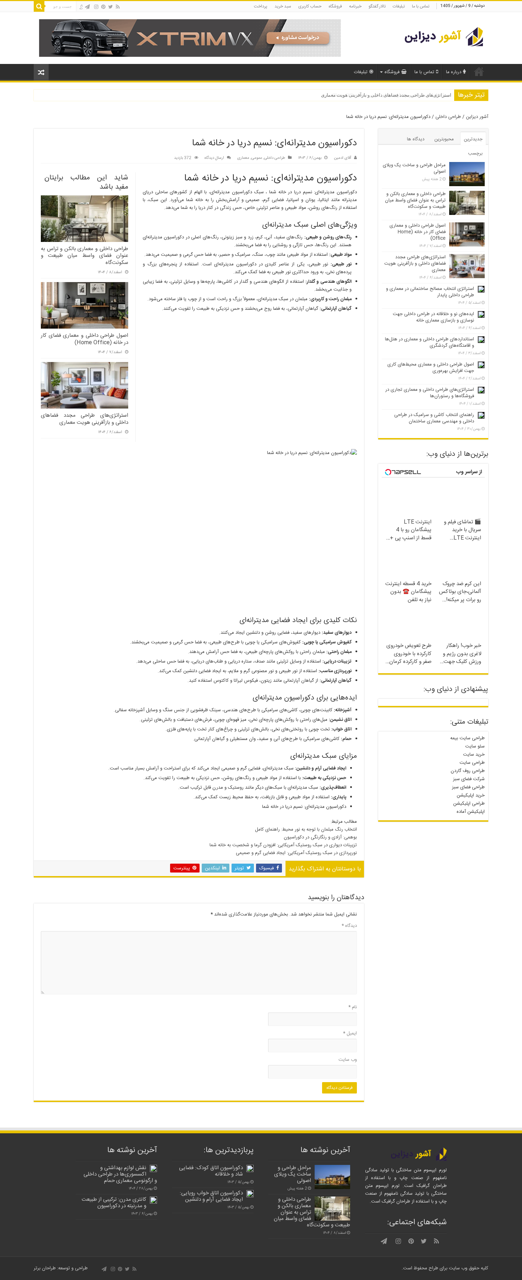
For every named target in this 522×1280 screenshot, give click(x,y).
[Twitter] (111, 6)
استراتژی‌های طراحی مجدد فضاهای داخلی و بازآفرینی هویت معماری (386, 95)
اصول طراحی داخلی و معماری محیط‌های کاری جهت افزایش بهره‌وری (430, 368)
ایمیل (350, 1033)
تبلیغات (399, 6)
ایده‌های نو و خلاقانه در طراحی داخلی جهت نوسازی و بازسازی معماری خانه (433, 317)
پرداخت (260, 6)
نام (352, 1007)
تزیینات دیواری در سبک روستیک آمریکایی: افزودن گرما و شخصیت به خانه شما (283, 845)
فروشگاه (335, 6)
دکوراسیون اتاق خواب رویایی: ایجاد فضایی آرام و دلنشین (211, 1196)
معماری (243, 158)
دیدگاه (349, 926)
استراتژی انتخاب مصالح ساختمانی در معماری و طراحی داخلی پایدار (430, 292)
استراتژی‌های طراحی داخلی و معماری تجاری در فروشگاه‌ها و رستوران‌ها (429, 393)
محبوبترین (444, 139)
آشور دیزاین (477, 117)
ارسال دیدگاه (214, 158)
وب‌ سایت (347, 1060)
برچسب (475, 153)
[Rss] (117, 6)
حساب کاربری (309, 6)
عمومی (256, 158)
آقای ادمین (342, 158)
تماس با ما (420, 6)
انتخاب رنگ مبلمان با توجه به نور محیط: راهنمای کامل (306, 829)
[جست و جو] (39, 6)
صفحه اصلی (479, 71)
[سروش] (81, 7)
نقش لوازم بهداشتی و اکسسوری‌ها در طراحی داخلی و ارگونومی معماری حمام (120, 1174)
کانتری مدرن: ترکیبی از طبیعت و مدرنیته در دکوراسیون (114, 1202)
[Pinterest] (103, 6)
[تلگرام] (87, 6)
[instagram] (96, 6)
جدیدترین (473, 139)
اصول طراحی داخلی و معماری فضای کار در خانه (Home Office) (84, 339)
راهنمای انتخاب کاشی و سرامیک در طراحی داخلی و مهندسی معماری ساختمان (434, 418)
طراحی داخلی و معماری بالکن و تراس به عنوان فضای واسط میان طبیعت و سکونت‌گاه (84, 255)
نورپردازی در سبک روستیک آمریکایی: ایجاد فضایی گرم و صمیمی (296, 853)
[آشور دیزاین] (439, 37)
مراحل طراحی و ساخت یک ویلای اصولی (414, 168)
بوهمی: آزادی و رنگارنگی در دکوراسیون (320, 837)
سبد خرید (282, 6)
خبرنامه (355, 6)
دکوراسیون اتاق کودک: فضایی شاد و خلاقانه (211, 1171)
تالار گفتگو (377, 6)
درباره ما (453, 72)
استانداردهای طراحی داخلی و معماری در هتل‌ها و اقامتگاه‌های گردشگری (429, 342)
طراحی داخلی (448, 117)
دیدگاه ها (415, 139)
